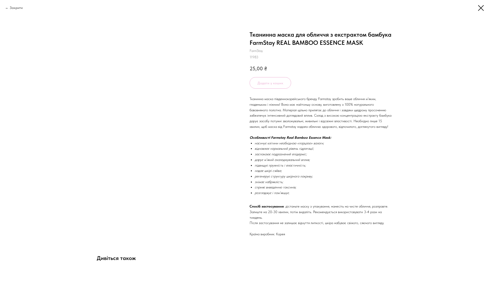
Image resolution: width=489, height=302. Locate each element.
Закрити (16, 8)
